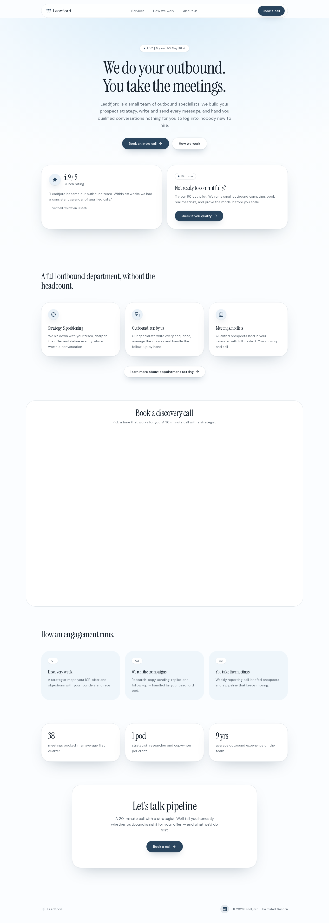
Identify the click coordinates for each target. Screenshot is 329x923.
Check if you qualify (196, 216)
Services (138, 11)
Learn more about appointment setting (162, 372)
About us (190, 11)
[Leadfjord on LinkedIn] (224, 909)
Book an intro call (143, 143)
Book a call (271, 11)
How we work (163, 11)
